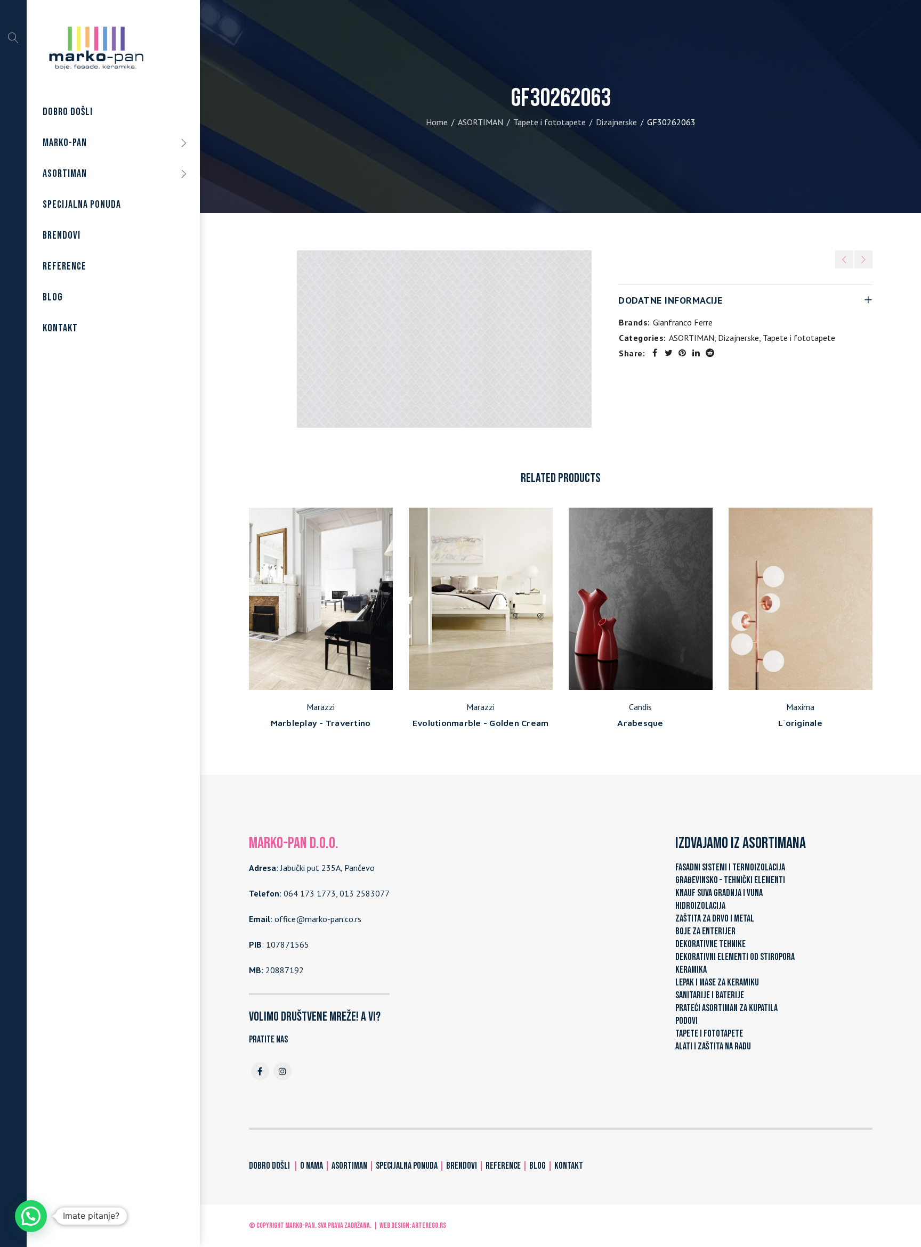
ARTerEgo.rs (429, 1225)
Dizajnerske (616, 122)
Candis (640, 707)
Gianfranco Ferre (683, 322)
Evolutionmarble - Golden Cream (481, 723)
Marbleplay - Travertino (321, 723)
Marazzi (320, 707)
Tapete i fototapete (549, 122)
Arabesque (640, 723)
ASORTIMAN (480, 122)
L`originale (800, 723)
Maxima (800, 707)
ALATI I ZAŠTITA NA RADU (713, 1046)
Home (437, 122)
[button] (31, 1216)
